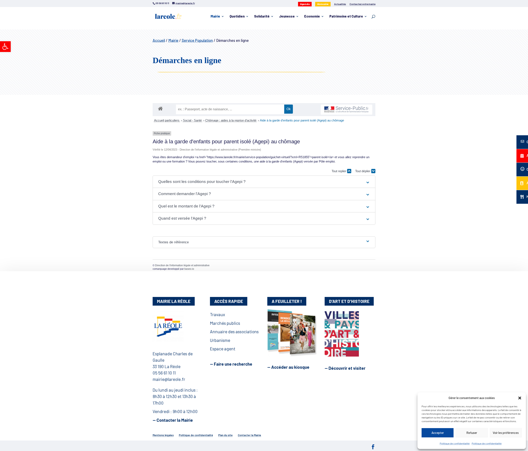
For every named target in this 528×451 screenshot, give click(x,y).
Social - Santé (193, 120)
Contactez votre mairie (362, 4)
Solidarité (262, 16)
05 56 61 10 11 (164, 372)
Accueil (159, 40)
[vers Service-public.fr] (346, 110)
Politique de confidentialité (455, 443)
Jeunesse (287, 16)
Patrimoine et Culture (346, 16)
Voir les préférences (506, 433)
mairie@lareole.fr (169, 379)
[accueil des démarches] (160, 108)
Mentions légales (163, 435)
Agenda (305, 3)
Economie (312, 16)
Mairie (215, 16)
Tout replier (339, 171)
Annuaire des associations (234, 331)
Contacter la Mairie (249, 435)
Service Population (197, 40)
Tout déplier (363, 171)
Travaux (217, 314)
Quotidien (237, 16)
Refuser (471, 433)
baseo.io (189, 268)
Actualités (340, 4)
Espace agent (222, 348)
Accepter (437, 433)
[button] (5, 46)
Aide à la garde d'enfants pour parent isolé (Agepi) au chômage (302, 120)
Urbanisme (220, 340)
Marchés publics (225, 323)
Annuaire (323, 3)
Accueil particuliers (167, 120)
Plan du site (225, 435)
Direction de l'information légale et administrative (182, 265)
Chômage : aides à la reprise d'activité (231, 120)
